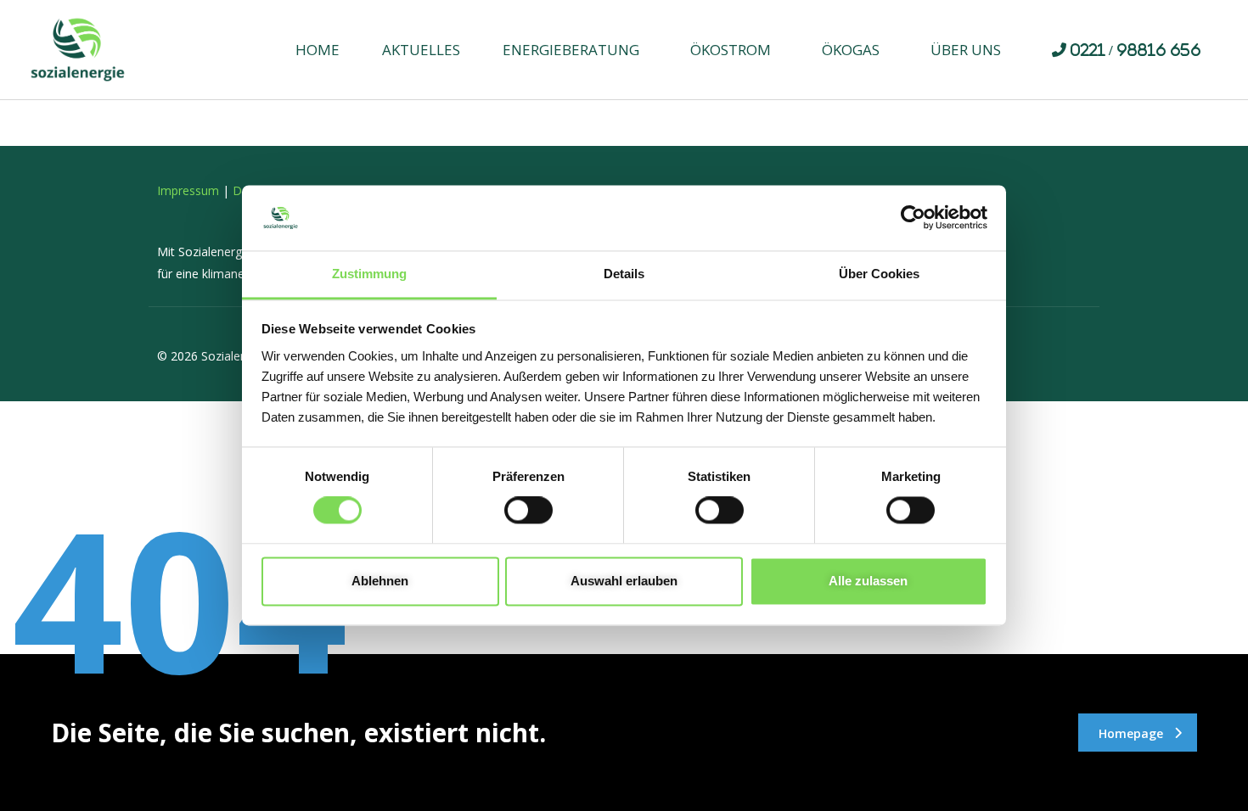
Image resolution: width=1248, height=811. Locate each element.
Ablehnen (379, 580)
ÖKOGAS (851, 49)
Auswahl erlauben (624, 580)
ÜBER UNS (965, 49)
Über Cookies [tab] (879, 273)
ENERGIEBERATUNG (571, 49)
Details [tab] (624, 273)
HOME (317, 49)
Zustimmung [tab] (369, 273)
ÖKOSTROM (730, 49)
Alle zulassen (868, 580)
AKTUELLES (421, 49)
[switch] (528, 510)
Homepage (1131, 733)
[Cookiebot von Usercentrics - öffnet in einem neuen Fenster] (913, 218)
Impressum (188, 190)
